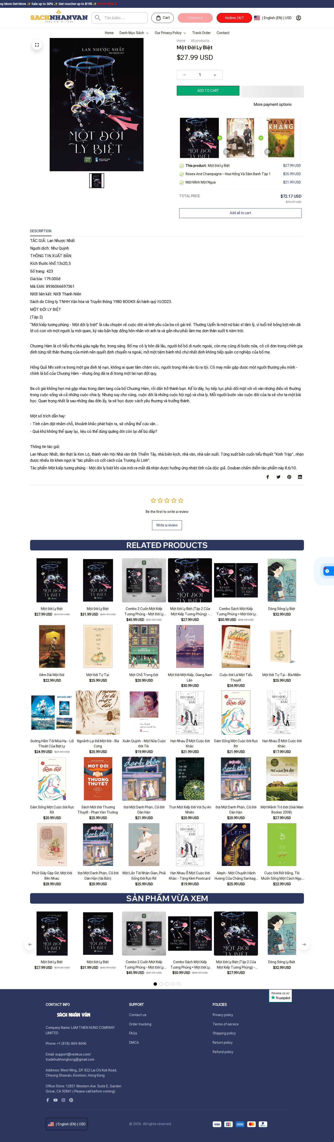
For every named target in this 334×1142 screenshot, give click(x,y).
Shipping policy (224, 1033)
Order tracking (140, 1024)
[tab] (155, 984)
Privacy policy (223, 1015)
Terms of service (226, 1024)
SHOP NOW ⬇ (62, 4)
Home (181, 41)
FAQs (133, 1033)
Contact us (137, 1015)
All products (200, 41)
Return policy (223, 1043)
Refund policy (223, 1052)
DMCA (134, 1043)
